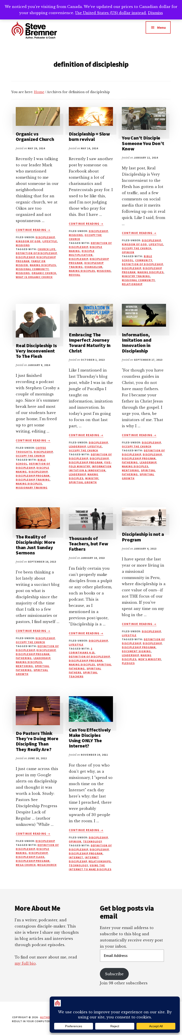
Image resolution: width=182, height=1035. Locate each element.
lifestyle (49, 241)
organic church (44, 273)
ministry (92, 478)
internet (76, 857)
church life (46, 249)
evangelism (94, 266)
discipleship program (32, 475)
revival (74, 274)
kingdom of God (28, 241)
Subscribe (114, 974)
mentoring (130, 470)
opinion (128, 252)
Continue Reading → (33, 230)
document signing (136, 651)
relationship (132, 284)
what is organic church (34, 277)
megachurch (47, 864)
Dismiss (155, 13)
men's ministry (149, 659)
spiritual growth (83, 482)
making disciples (43, 265)
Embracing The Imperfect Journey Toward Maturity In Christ (90, 343)
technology (92, 841)
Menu (161, 27)
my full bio (25, 963)
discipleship (45, 237)
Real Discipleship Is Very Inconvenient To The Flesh (36, 350)
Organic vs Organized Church (35, 136)
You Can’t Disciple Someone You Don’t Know (143, 143)
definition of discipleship (36, 253)
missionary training (31, 487)
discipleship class (30, 857)
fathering (130, 462)
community (143, 260)
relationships (100, 861)
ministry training (136, 276)
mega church (26, 864)
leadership (77, 446)
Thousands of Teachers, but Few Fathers (88, 543)
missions (23, 245)
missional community (32, 269)
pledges (128, 663)
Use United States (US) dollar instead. (111, 13)
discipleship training (33, 479)
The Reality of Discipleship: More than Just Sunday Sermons (35, 545)
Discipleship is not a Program (143, 536)
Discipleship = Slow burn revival (89, 136)
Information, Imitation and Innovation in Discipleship (136, 343)
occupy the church (136, 248)
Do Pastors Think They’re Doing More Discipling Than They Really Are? (37, 741)
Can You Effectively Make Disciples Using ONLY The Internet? (90, 738)
